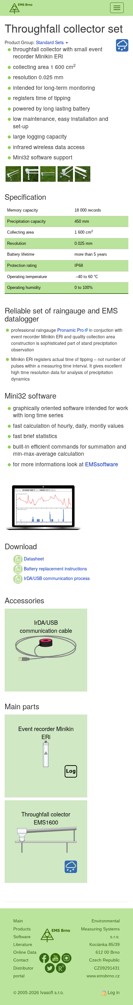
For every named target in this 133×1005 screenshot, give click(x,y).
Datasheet (33, 558)
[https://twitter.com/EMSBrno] (50, 967)
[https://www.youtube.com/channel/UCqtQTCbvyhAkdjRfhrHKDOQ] (55, 957)
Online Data (24, 952)
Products (22, 928)
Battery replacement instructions (55, 568)
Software (22, 936)
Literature (22, 944)
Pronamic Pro (70, 330)
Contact (20, 959)
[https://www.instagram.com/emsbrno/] (66, 957)
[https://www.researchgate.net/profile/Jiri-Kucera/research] (61, 967)
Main (18, 920)
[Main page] (21, 8)
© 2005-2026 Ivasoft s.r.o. (38, 992)
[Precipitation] (122, 45)
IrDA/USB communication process (56, 578)
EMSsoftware (101, 464)
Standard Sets (50, 42)
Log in (114, 992)
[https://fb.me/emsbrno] (44, 957)
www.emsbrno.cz (103, 975)
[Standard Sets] (66, 42)
